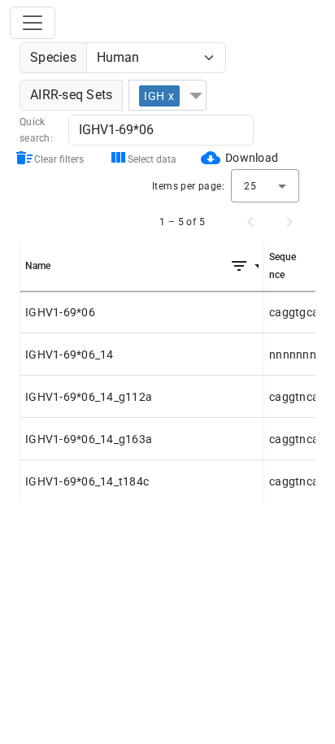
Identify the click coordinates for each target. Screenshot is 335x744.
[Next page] (289, 221)
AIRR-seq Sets (71, 94)
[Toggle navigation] (32, 23)
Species (53, 57)
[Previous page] (250, 221)
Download (251, 157)
